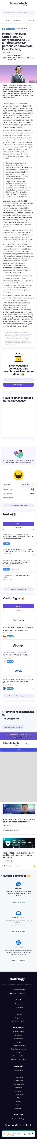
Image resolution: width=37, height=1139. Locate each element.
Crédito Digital (18, 1070)
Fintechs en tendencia (18, 1049)
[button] (6, 20)
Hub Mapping (18, 1038)
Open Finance (18, 1094)
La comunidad (18, 1007)
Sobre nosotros (19, 1004)
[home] (18, 4)
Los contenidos (19, 1011)
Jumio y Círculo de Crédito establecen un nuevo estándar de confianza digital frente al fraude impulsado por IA (18, 536)
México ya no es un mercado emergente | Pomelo (16, 576)
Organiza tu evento (18, 1021)
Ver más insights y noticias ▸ (13, 727)
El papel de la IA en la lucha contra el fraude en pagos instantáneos (19, 820)
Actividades (18, 1035)
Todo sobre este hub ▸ (18, 589)
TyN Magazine (15, 56)
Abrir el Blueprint (18, 931)
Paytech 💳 (15, 569)
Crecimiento (10, 28)
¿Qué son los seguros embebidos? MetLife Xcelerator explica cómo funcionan (18, 855)
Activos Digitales (18, 1084)
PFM (18, 1098)
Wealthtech (18, 1108)
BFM (18, 1074)
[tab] (18, 524)
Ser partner (18, 1018)
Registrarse (16, 20)
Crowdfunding (18, 1077)
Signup (18, 750)
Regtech (18, 1105)
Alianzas (6, 543)
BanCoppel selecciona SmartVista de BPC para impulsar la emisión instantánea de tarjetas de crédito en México (17, 562)
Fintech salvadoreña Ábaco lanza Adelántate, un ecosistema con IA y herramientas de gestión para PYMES (15, 654)
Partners (18, 1052)
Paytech (18, 1101)
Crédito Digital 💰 (23, 28)
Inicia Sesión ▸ (18, 380)
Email (6, 765)
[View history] (25, 1134)
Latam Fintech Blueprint (18, 1119)
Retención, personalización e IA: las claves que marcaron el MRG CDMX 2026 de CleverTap (18, 550)
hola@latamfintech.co (23, 462)
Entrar (29, 20)
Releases (10, 636)
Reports (18, 1042)
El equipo (18, 1014)
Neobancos (18, 1091)
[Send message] (29, 1134)
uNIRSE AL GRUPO (18, 961)
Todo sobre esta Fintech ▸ (18, 505)
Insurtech (18, 1087)
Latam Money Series (18, 1045)
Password (8, 774)
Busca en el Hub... (18, 1056)
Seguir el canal (18, 902)
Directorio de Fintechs (18, 1059)
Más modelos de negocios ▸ (18, 696)
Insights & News (18, 1031)
